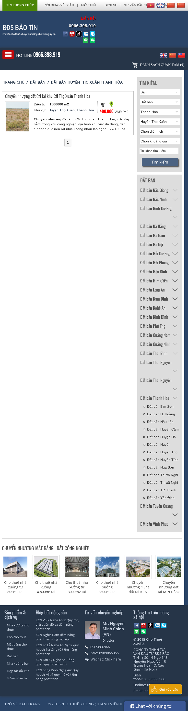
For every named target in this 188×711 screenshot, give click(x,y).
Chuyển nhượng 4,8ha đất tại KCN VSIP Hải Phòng (138, 591)
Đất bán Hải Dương (154, 253)
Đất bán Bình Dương (155, 208)
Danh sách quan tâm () (162, 65)
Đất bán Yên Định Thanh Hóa (161, 498)
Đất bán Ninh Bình (154, 317)
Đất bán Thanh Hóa (154, 398)
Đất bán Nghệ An (152, 308)
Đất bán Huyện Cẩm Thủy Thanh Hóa (163, 430)
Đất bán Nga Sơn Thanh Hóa (160, 468)
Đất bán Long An (152, 289)
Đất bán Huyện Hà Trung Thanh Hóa (161, 438)
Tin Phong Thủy (20, 5)
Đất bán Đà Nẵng (152, 226)
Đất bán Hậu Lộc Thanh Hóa (160, 422)
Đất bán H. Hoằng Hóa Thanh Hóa (161, 415)
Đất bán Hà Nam (152, 235)
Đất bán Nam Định (154, 299)
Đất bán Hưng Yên (154, 280)
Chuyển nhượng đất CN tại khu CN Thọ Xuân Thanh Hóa (47, 96)
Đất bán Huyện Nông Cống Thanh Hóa (161, 445)
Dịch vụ (111, 5)
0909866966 (100, 647)
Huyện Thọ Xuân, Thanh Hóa (71, 110)
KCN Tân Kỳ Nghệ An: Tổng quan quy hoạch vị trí (55, 662)
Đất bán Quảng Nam (155, 335)
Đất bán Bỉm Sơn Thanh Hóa (160, 407)
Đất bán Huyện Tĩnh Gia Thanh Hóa (162, 460)
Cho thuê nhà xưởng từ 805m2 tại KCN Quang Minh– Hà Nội (15, 591)
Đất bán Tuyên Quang (156, 506)
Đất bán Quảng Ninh (155, 344)
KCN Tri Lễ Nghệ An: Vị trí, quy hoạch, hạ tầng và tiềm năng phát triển (57, 649)
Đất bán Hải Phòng (154, 262)
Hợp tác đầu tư (18, 671)
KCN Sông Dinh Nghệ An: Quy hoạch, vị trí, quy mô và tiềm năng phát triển (57, 674)
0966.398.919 (82, 25)
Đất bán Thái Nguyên (156, 362)
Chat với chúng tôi (153, 706)
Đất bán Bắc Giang (154, 190)
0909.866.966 (154, 679)
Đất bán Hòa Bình (153, 271)
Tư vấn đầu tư (136, 5)
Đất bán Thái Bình (153, 353)
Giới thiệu (89, 5)
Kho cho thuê (16, 637)
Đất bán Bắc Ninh (153, 199)
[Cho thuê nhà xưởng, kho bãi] (25, 29)
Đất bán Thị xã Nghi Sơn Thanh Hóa (162, 476)
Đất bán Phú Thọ (152, 326)
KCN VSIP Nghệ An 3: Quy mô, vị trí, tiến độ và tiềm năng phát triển (57, 624)
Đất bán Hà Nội (151, 244)
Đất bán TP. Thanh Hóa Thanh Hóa (161, 491)
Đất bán (38, 82)
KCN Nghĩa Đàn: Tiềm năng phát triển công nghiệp (55, 637)
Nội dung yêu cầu (59, 5)
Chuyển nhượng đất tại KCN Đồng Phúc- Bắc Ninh (169, 591)
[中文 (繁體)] (181, 5)
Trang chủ (13, 82)
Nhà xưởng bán (18, 663)
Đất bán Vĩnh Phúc (154, 524)
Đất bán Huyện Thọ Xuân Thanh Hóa (162, 453)
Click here (113, 659)
